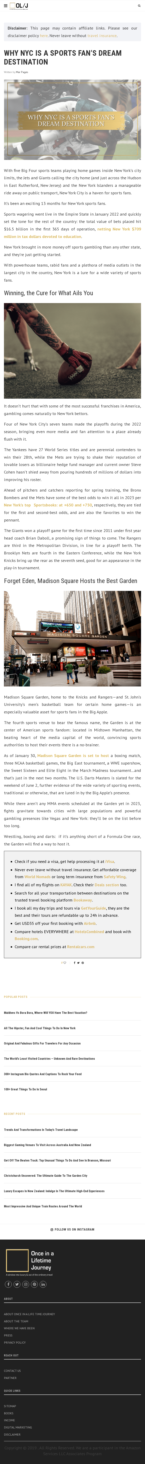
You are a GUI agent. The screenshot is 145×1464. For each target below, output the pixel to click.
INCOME (9, 1420)
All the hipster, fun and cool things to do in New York (40, 1028)
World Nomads (38, 876)
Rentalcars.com (80, 946)
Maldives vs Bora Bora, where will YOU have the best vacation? (45, 1013)
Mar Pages (22, 72)
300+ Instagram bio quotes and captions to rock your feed (43, 1074)
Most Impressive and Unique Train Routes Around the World (43, 1206)
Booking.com (26, 938)
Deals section (107, 884)
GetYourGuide (93, 908)
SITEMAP (10, 1406)
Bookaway (83, 900)
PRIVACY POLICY (15, 1342)
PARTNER (10, 1378)
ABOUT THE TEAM (16, 1321)
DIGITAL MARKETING (18, 1427)
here (44, 35)
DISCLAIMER (12, 1434)
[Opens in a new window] (8, 1284)
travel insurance (102, 35)
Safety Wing (115, 876)
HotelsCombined (89, 931)
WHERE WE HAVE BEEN (19, 1328)
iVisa (109, 861)
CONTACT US (12, 1371)
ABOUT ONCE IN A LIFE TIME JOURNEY (29, 1314)
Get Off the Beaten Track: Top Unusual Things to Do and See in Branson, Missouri (57, 1160)
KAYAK (66, 884)
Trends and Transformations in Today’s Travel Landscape (41, 1130)
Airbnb (90, 923)
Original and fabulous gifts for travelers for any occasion (42, 1043)
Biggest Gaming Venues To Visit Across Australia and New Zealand (47, 1145)
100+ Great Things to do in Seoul (25, 1089)
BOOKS (8, 1413)
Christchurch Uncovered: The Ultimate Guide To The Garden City (45, 1175)
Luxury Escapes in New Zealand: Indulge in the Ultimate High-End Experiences (54, 1191)
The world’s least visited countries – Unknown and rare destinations (49, 1058)
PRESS (8, 1335)
